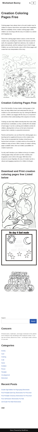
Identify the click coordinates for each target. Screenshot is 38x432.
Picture (3, 369)
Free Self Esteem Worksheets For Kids (12, 398)
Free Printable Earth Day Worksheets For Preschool (16, 392)
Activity (3, 351)
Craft (2, 360)
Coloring (3, 357)
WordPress (24, 430)
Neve (11, 430)
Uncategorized (5, 375)
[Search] (30, 3)
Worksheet (4, 378)
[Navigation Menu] (33, 2)
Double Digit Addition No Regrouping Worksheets (15, 389)
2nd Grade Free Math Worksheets (11, 401)
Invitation (3, 366)
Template (4, 372)
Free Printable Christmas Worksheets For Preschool (16, 395)
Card (2, 354)
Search (3, 318)
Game (3, 363)
